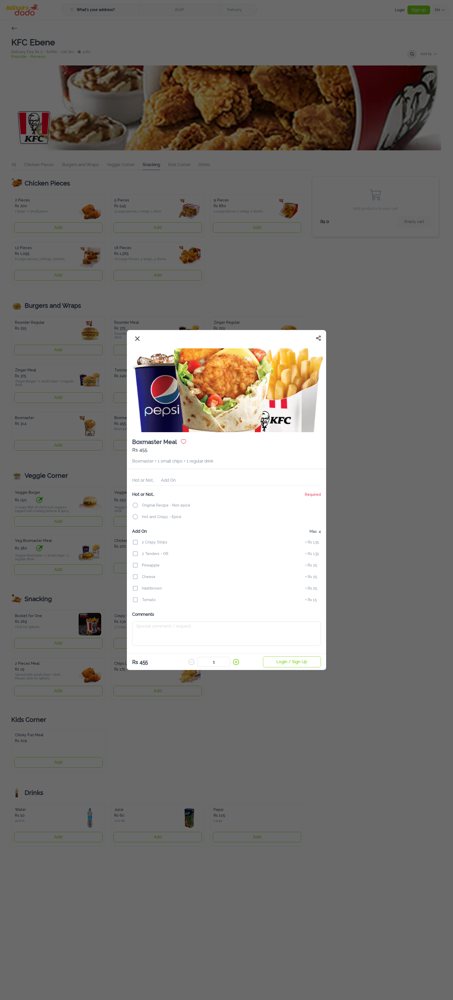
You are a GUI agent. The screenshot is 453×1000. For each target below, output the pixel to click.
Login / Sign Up (291, 661)
